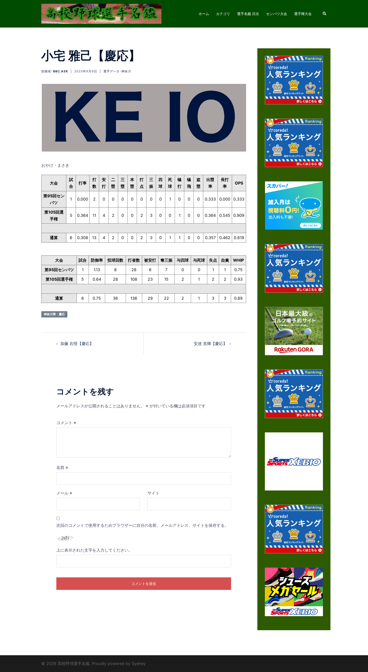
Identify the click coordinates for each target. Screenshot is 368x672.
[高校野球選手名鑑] (101, 13)
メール (64, 492)
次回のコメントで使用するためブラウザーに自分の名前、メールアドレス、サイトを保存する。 (142, 525)
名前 (62, 467)
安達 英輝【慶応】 (210, 343)
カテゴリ (223, 14)
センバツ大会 (276, 14)
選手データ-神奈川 (117, 71)
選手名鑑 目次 (248, 14)
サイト (153, 492)
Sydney (139, 663)
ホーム (204, 14)
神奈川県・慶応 (54, 314)
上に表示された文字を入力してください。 (94, 550)
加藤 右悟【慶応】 (77, 343)
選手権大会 (303, 14)
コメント (66, 422)
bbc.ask (60, 71)
